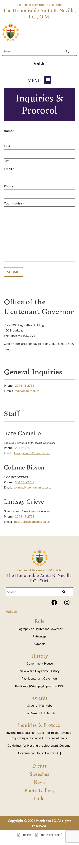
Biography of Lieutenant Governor (39, 628)
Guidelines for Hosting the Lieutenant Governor (39, 745)
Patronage (39, 636)
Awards (39, 698)
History (39, 656)
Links (39, 798)
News (39, 782)
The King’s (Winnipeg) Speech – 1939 (39, 686)
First (7, 146)
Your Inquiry (14, 203)
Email (9, 168)
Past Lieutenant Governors (39, 678)
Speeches (39, 774)
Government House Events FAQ (39, 753)
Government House (39, 663)
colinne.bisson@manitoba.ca (32, 487)
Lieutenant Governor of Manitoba (39, 4)
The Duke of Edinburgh (39, 713)
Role (39, 621)
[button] (39, 63)
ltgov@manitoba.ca (27, 390)
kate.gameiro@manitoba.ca (32, 453)
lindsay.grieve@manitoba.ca (31, 521)
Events (39, 765)
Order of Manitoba (39, 705)
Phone (8, 186)
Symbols (39, 643)
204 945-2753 (24, 385)
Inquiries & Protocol (39, 725)
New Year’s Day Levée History (39, 671)
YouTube (11, 611)
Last (6, 160)
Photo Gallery (39, 790)
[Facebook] (54, 602)
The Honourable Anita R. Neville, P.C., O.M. (39, 13)
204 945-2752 (24, 447)
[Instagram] (67, 602)
